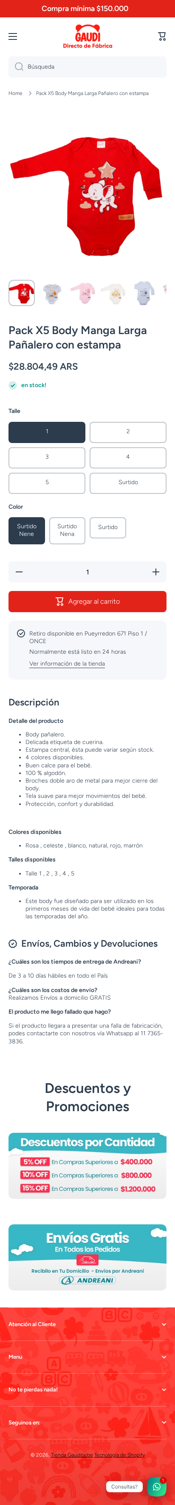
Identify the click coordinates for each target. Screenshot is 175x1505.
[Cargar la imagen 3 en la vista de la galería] (83, 293)
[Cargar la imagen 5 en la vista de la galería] (144, 293)
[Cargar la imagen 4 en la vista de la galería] (113, 293)
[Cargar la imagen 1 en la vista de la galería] (21, 293)
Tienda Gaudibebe (72, 1455)
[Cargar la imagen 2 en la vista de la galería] (52, 293)
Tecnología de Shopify (119, 1455)
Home (15, 93)
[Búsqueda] (15, 67)
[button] (162, 36)
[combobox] (87, 67)
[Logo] (87, 36)
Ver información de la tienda (67, 663)
